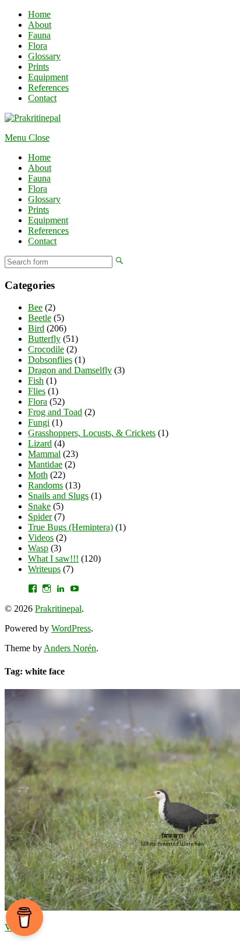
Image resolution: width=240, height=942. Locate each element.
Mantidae (45, 464)
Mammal (44, 454)
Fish (36, 381)
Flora (37, 46)
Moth (38, 475)
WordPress (71, 628)
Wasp (38, 548)
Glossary (44, 56)
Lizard (40, 443)
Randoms (45, 485)
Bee (35, 307)
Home (39, 14)
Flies (36, 391)
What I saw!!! (53, 558)
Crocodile (46, 349)
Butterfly (44, 339)
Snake (39, 506)
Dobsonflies (50, 360)
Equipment (48, 77)
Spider (40, 517)
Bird (36, 328)
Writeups (44, 569)
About (39, 25)
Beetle (39, 318)
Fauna (39, 35)
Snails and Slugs (58, 496)
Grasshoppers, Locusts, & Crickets (92, 433)
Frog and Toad (55, 412)
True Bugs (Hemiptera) (70, 527)
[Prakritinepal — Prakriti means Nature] (33, 118)
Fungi (39, 422)
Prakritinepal (58, 608)
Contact (42, 98)
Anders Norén (70, 648)
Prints (38, 67)
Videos (41, 538)
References (48, 87)
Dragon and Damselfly (70, 370)
